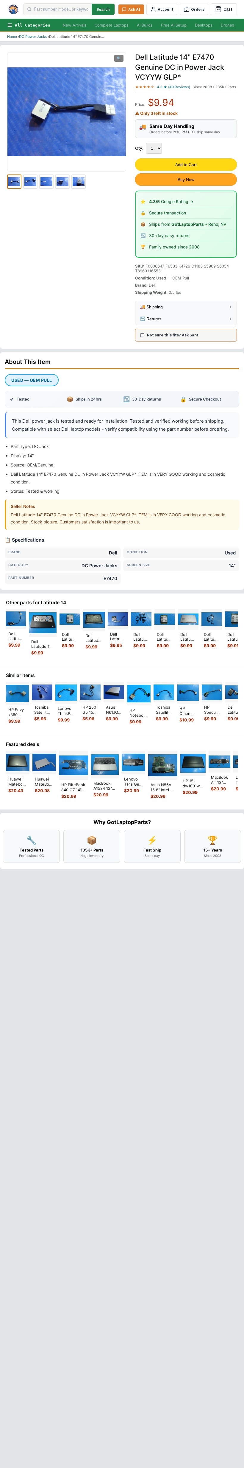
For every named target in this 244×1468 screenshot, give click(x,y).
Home (12, 36)
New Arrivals (74, 25)
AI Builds (145, 25)
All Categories (32, 25)
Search (103, 9)
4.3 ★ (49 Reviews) (173, 87)
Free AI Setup (174, 25)
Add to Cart (186, 164)
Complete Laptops (112, 25)
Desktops (203, 25)
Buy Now (186, 179)
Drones (227, 25)
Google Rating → (171, 201)
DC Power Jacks (33, 36)
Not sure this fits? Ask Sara (172, 335)
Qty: (139, 148)
